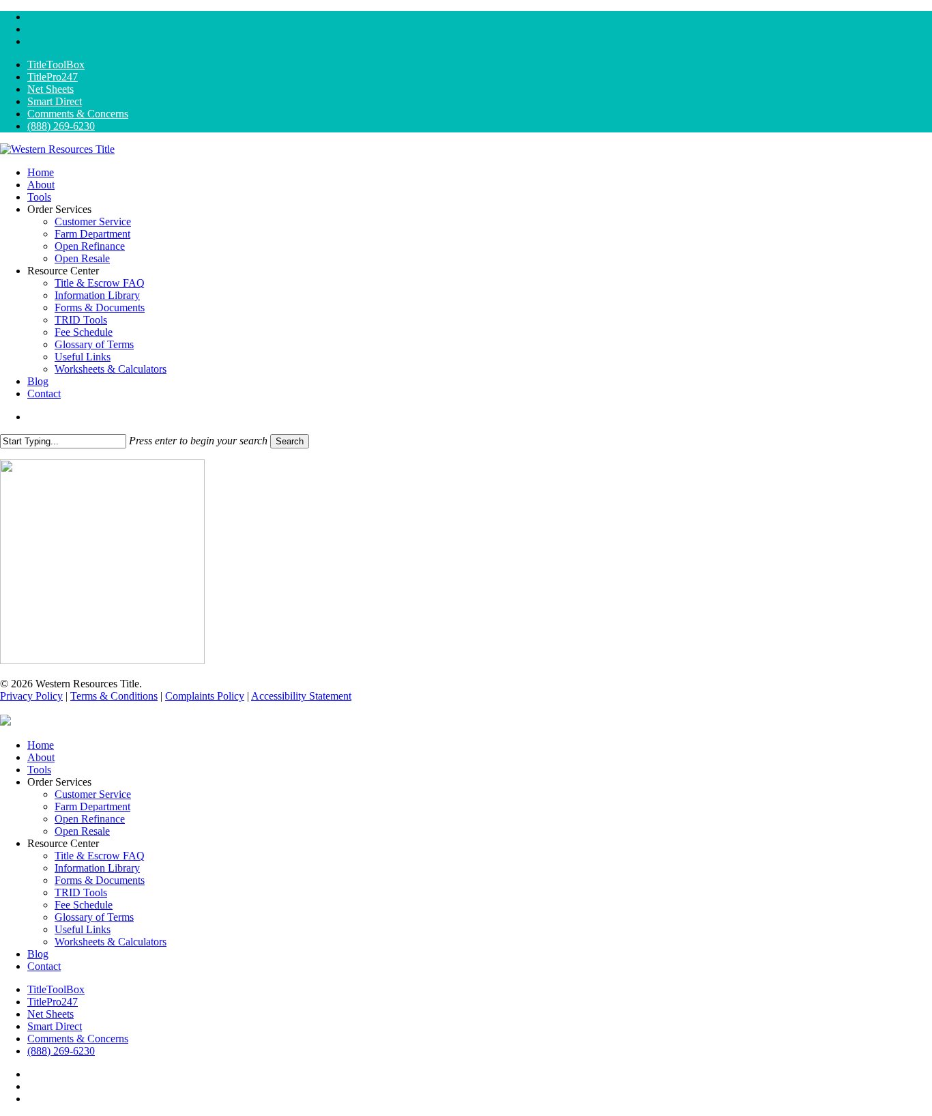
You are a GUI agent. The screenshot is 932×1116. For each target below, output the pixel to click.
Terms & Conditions (114, 696)
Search (290, 441)
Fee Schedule (84, 905)
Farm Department (92, 806)
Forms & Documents (100, 880)
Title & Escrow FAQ (100, 855)
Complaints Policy (204, 696)
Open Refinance (90, 819)
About (41, 757)
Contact (44, 966)
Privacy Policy (31, 696)
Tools (39, 769)
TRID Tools (81, 892)
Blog (37, 954)
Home (40, 745)
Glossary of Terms (94, 917)
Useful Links (83, 929)
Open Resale (82, 831)
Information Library (97, 868)
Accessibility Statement (301, 696)
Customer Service (93, 794)
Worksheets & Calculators (110, 941)
